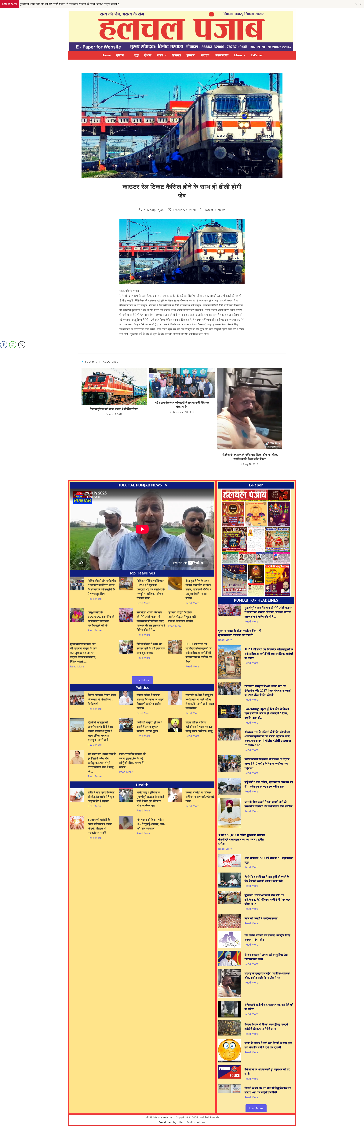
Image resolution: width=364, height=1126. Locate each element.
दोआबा (147, 55)
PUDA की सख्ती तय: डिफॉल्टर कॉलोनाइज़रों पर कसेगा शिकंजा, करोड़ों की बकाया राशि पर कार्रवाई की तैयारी (199, 652)
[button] (161, 55)
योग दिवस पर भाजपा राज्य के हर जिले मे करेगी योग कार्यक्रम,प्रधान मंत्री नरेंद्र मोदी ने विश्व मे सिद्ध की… (102, 762)
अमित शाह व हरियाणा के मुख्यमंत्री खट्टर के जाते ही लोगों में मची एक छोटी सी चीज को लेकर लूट (150, 798)
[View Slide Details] (256, 543)
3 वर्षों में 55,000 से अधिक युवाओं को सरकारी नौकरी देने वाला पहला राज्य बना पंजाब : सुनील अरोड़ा (241, 839)
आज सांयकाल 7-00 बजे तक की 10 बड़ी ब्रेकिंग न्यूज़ (269, 860)
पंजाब (160, 55)
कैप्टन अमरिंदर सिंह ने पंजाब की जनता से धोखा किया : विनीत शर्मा (102, 699)
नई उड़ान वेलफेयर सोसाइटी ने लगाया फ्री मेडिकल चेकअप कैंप (182, 404)
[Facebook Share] (3, 344)
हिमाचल (176, 55)
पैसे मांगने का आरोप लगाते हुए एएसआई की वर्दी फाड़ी (267, 1071)
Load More (142, 680)
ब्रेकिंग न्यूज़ (127, 55)
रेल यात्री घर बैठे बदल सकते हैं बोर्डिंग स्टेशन (114, 409)
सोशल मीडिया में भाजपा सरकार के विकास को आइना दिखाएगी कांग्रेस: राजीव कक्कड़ (150, 701)
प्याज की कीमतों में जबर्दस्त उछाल (261, 918)
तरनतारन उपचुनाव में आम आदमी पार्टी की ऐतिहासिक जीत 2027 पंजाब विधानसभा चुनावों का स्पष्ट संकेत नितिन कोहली (267, 690)
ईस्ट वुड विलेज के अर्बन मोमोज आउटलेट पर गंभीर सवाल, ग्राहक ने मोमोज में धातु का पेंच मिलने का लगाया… (198, 589)
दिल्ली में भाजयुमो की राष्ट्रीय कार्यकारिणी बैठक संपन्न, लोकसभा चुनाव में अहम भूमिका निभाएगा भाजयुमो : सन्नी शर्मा (100, 731)
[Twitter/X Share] (21, 344)
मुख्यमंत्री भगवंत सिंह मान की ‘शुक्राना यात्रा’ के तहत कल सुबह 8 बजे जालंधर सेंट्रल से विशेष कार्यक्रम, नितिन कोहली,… (83, 652)
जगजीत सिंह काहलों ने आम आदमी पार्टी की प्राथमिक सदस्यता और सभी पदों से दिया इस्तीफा (268, 804)
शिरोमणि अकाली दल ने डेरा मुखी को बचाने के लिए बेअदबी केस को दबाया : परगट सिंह (267, 879)
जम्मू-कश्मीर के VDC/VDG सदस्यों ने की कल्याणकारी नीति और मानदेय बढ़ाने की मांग (101, 618)
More (238, 55)
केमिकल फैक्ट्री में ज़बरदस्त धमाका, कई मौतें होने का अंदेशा (269, 1007)
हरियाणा (191, 55)
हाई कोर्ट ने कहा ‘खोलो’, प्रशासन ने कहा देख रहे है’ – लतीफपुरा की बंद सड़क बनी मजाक (269, 784)
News (221, 210)
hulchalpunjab (154, 210)
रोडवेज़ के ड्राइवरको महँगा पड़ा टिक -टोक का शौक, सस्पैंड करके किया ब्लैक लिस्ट (250, 456)
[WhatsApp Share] (12, 344)
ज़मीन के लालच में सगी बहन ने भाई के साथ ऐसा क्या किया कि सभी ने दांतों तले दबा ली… (268, 1045)
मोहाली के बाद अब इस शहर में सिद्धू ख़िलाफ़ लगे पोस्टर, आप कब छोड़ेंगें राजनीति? (268, 1090)
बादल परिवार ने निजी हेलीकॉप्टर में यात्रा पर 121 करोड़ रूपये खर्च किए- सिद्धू (200, 726)
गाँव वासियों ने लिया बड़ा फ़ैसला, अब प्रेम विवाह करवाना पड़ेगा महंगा (267, 937)
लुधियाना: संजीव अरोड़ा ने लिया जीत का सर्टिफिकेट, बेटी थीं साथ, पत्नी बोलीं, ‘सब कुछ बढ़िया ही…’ (267, 899)
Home (106, 55)
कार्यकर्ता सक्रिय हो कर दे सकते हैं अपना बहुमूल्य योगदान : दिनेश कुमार (149, 726)
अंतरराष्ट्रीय (221, 55)
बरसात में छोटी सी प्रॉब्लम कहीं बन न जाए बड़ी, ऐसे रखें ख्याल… (200, 796)
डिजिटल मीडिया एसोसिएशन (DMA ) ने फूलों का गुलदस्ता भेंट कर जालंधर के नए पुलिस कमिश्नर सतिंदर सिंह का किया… (151, 589)
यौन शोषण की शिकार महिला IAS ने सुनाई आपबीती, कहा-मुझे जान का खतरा (151, 824)
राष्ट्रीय (205, 55)
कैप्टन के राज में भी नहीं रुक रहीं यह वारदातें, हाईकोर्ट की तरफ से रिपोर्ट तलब (267, 1026)
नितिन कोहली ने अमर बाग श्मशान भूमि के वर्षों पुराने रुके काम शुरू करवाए (151, 648)
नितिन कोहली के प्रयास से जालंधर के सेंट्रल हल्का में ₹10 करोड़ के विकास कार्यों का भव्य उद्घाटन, (267, 763)
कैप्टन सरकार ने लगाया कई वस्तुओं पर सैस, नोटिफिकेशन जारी (266, 957)
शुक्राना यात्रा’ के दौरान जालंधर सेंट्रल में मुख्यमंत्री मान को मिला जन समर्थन (182, 616)
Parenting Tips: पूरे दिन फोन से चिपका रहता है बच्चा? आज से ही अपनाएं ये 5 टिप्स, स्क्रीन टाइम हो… (267, 713)
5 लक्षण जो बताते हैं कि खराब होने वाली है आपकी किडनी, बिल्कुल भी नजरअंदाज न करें (100, 826)
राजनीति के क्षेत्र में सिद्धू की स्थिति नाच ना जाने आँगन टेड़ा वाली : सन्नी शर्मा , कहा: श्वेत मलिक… (200, 701)
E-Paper (257, 55)
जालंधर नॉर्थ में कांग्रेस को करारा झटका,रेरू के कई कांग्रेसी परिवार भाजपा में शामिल (132, 760)
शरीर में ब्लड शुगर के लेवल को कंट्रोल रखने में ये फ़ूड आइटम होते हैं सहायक (101, 796)
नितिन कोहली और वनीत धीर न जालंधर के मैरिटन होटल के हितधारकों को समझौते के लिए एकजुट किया (102, 587)
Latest (209, 210)
